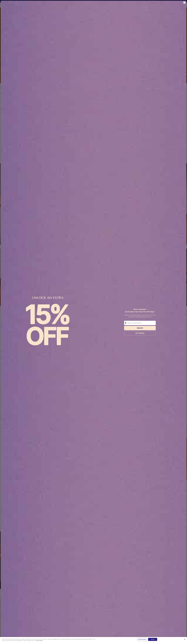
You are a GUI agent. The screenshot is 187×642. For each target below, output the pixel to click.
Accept (152, 639)
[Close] (184, 639)
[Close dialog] (184, 2)
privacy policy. (39, 640)
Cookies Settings (142, 639)
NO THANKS (140, 333)
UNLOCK (140, 328)
